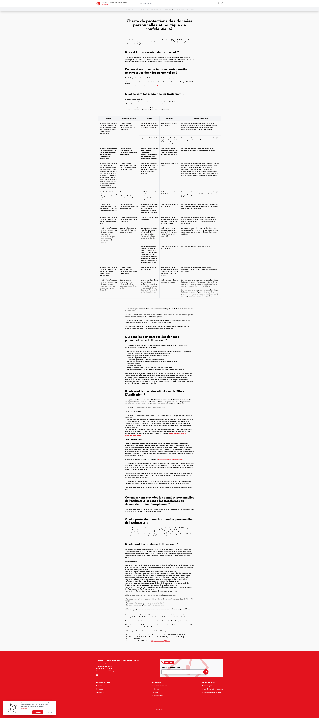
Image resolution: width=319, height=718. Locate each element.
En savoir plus (24, 708)
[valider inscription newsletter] (206, 672)
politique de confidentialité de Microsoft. (170, 459)
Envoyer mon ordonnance (159, 686)
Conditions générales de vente (211, 692)
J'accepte (38, 712)
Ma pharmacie (180, 9)
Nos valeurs (190, 9)
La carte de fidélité (157, 696)
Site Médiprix (100, 692)
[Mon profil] (218, 3)
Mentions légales (207, 686)
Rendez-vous (155, 689)
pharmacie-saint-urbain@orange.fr (106, 671)
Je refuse (49, 712)
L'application (155, 692)
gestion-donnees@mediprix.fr (155, 86)
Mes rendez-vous (156, 9)
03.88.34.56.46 (107, 668)
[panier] (222, 3)
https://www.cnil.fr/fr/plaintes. (160, 641)
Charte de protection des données (212, 689)
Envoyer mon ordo (143, 9)
